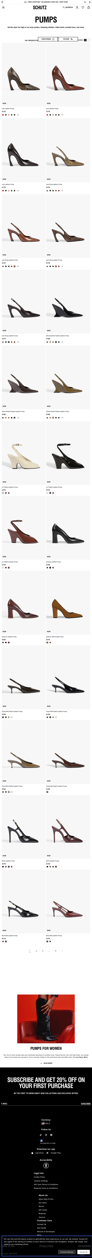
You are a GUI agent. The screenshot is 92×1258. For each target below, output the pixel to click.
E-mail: (4, 1104)
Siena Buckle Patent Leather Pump (57, 336)
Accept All (83, 1252)
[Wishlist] (82, 7)
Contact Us (41, 1224)
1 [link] (29, 951)
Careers (42, 1217)
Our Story (43, 1203)
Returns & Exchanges (46, 1232)
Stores (41, 1206)
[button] (68, 7)
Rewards (42, 1214)
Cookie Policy (39, 1177)
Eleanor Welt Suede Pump (54, 637)
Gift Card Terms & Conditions (46, 1184)
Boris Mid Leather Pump (9, 936)
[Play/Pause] (85, 2)
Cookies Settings (41, 1181)
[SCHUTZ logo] (39, 7)
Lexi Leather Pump (8, 108)
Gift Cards (43, 1210)
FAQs (39, 1235)
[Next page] (62, 950)
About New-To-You (46, 1199)
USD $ (47, 1123)
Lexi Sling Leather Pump (54, 184)
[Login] (77, 7)
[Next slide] (89, 2)
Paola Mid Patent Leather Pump (12, 711)
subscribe (86, 1104)
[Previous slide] (2, 2)
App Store (39, 1153)
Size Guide (41, 1228)
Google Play (56, 1153)
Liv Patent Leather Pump (10, 487)
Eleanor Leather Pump (53, 562)
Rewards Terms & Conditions (46, 1188)
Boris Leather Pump (8, 861)
